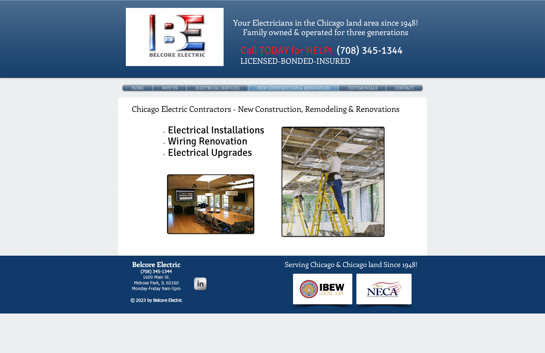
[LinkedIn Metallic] (200, 283)
